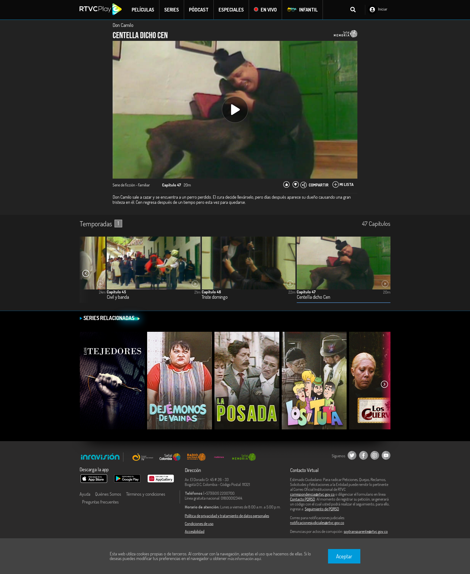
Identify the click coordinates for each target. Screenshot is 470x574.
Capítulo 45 (116, 291)
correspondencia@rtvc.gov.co (312, 494)
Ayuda (85, 494)
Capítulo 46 (211, 291)
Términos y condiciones (145, 494)
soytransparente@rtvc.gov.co (366, 531)
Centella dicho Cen (313, 297)
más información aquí (244, 558)
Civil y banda (118, 297)
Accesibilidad (194, 531)
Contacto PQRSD (302, 499)
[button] (85, 273)
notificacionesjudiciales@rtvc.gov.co (317, 522)
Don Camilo (123, 25)
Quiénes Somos (108, 494)
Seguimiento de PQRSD (322, 508)
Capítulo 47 (306, 291)
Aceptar (344, 556)
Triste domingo (215, 297)
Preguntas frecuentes (100, 502)
